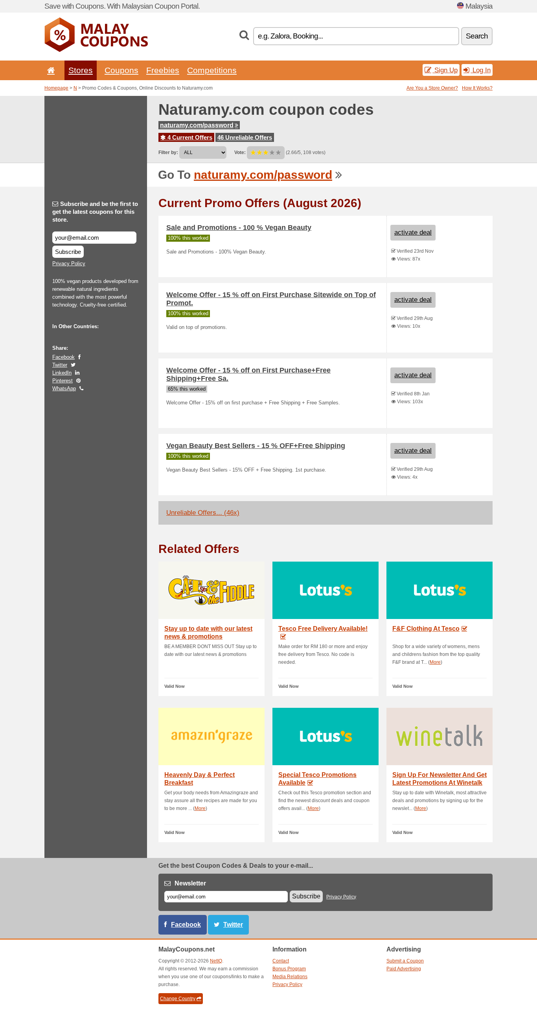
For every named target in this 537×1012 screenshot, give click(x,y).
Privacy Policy (68, 263)
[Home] (49, 70)
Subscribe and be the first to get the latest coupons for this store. (95, 211)
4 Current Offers (189, 137)
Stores (80, 70)
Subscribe (68, 251)
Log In (481, 70)
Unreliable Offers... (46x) (202, 512)
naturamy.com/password (197, 125)
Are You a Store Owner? (432, 88)
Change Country (177, 998)
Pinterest (62, 381)
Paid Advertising (403, 969)
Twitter (59, 365)
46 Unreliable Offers (244, 137)
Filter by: (168, 152)
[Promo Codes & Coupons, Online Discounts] (96, 50)
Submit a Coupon (405, 961)
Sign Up (445, 70)
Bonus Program (289, 969)
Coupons (121, 70)
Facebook (63, 357)
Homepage (56, 88)
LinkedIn (62, 373)
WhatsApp (64, 388)
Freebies (162, 70)
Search (477, 36)
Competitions (212, 70)
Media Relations (289, 976)
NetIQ (216, 961)
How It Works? (477, 88)
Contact (280, 961)
